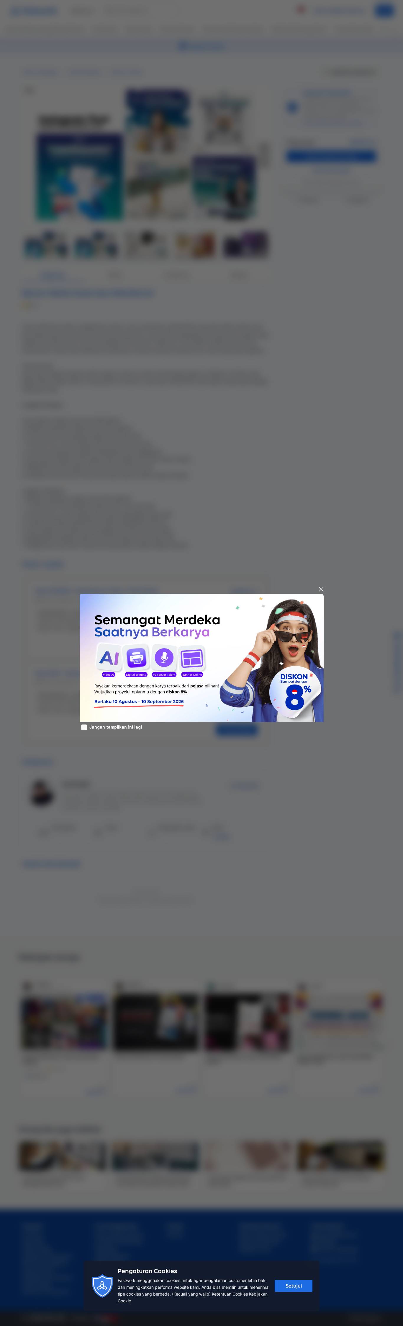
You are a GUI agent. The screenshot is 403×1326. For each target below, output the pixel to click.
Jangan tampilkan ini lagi (115, 727)
